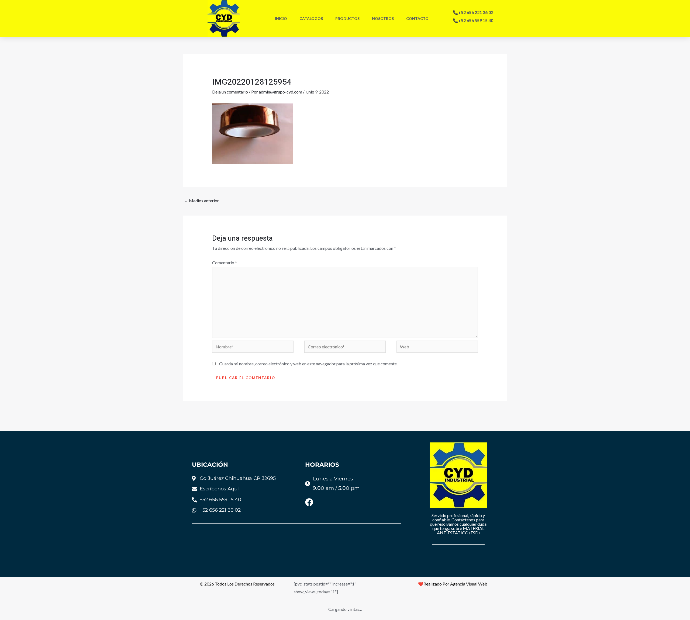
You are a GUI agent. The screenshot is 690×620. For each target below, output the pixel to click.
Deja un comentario (230, 91)
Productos (347, 18)
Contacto (417, 18)
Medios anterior (201, 200)
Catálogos (311, 18)
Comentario (224, 262)
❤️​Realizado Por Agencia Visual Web (452, 583)
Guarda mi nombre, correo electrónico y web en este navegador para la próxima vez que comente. (308, 363)
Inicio (281, 18)
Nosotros (383, 18)
